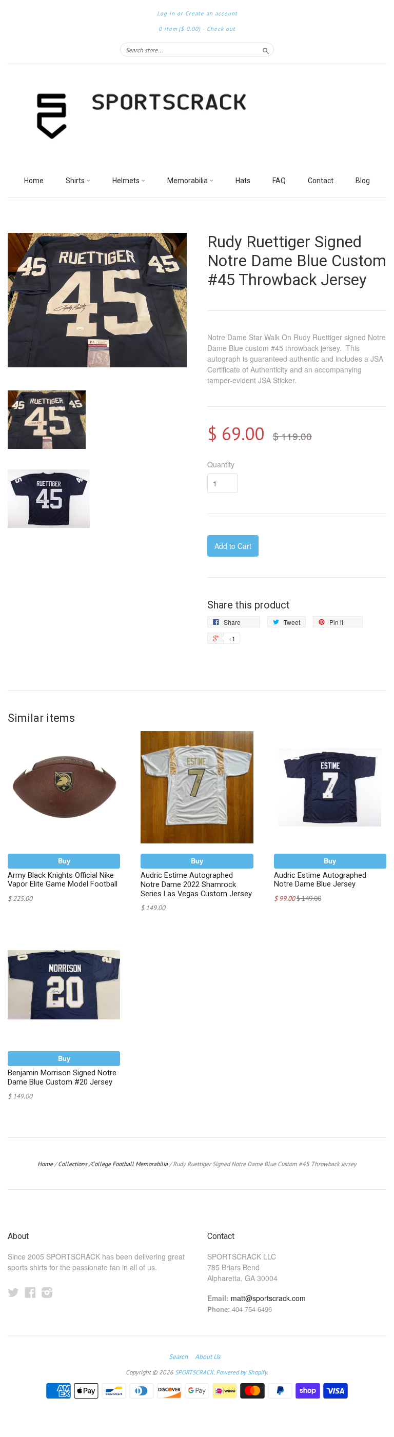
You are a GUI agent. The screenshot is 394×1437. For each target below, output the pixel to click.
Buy (64, 860)
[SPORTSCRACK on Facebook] (30, 1292)
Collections (72, 1164)
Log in (166, 13)
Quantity (220, 464)
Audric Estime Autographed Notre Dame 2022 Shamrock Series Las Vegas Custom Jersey (196, 884)
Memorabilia (188, 180)
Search (178, 1357)
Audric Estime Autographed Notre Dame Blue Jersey (320, 880)
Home (34, 180)
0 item (180, 28)
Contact (320, 180)
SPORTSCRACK (194, 1372)
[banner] (197, 117)
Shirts (76, 180)
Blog (363, 180)
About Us (207, 1357)
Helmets (126, 180)
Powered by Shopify (241, 1372)
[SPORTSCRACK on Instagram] (47, 1292)
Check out (221, 28)
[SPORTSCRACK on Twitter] (13, 1292)
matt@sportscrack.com (268, 1298)
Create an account (211, 13)
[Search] (266, 49)
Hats (242, 180)
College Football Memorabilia (129, 1164)
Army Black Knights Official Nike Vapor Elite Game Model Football (62, 880)
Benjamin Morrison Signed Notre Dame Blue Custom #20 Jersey (62, 1077)
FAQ (279, 180)
